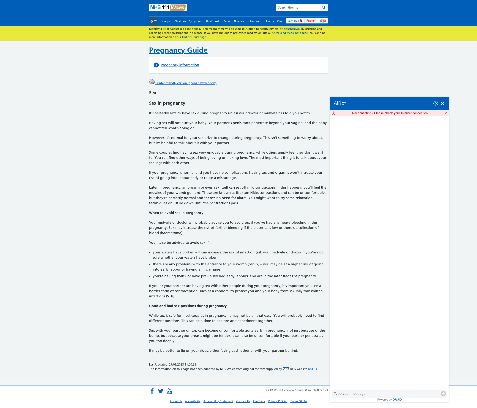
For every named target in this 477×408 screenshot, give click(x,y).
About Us (176, 401)
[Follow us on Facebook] (152, 391)
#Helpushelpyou (290, 29)
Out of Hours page (194, 37)
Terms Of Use (298, 401)
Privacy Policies (278, 401)
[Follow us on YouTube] (169, 391)
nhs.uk (312, 369)
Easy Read (293, 20)
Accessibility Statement (218, 401)
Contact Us (243, 401)
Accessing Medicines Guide (290, 33)
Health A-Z (212, 21)
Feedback (259, 401)
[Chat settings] (435, 103)
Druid (397, 399)
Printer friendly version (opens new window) (186, 83)
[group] (389, 252)
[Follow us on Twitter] (161, 391)
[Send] (443, 394)
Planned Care (274, 21)
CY (155, 21)
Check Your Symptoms (187, 21)
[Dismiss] (446, 113)
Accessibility (192, 401)
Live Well (255, 21)
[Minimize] (442, 103)
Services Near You (234, 21)
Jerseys (166, 21)
